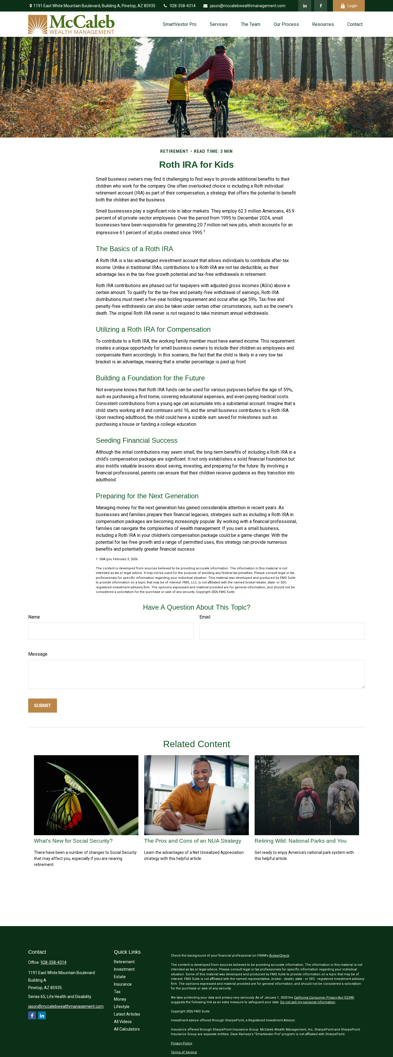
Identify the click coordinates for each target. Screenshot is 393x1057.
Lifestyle (121, 1006)
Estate (120, 976)
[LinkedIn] (304, 6)
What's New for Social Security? (73, 841)
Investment (124, 969)
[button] (180, 24)
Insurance (123, 984)
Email (204, 617)
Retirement (124, 961)
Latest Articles (127, 1014)
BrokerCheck (279, 955)
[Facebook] (320, 6)
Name (34, 617)
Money (120, 999)
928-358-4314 (183, 5)
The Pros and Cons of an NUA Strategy (192, 841)
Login (352, 5)
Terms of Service (184, 1052)
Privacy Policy (181, 1043)
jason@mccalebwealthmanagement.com (247, 5)
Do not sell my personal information (307, 1002)
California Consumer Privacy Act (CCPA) (324, 997)
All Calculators (127, 1029)
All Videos (123, 1021)
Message (37, 654)
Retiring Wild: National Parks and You (301, 841)
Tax (117, 991)
